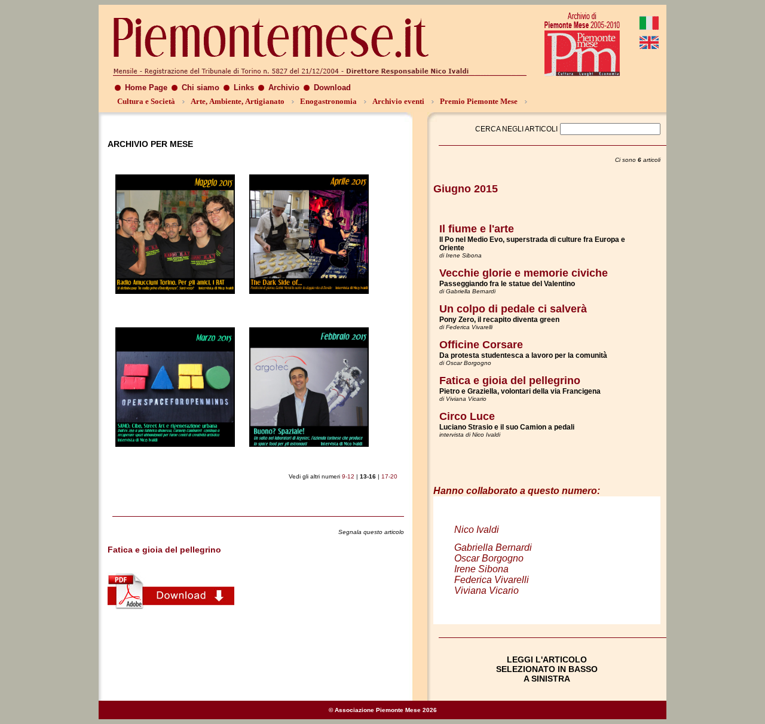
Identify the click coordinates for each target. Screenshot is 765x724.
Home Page (146, 87)
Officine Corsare (481, 345)
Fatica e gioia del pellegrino (509, 380)
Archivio (283, 87)
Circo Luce (467, 416)
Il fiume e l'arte (476, 229)
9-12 (348, 476)
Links (244, 87)
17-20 (389, 476)
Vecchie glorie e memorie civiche (523, 273)
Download (332, 87)
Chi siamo (200, 87)
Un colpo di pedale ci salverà (513, 309)
